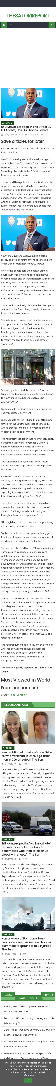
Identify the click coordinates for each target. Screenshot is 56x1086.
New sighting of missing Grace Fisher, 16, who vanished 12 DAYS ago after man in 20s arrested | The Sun (28, 755)
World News (7, 123)
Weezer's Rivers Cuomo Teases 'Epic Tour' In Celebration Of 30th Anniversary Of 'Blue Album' (28, 1058)
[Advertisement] (28, 58)
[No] (52, 1072)
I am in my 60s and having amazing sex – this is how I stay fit (29, 1021)
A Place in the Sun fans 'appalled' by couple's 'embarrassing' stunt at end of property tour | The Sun (9, 994)
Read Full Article (18, 694)
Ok (28, 1080)
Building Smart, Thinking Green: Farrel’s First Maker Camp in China (27, 1009)
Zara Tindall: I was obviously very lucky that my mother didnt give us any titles (29, 1032)
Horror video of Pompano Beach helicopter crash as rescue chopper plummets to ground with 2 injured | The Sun (26, 944)
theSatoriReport (28, 15)
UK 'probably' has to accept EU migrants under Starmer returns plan (29, 1044)
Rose (20, 134)
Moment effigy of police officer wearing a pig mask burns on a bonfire (49, 994)
